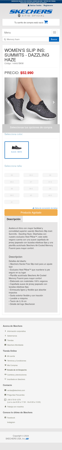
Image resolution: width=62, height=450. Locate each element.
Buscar (54, 39)
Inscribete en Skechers (16, 379)
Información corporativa (16, 331)
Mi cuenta (11, 356)
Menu (7, 32)
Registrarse (48, 5)
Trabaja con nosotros (15, 406)
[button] (8, 100)
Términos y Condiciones (16, 360)
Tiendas (10, 340)
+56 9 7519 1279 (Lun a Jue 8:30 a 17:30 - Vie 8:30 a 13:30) (24, 400)
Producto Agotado (31, 212)
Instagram (11, 422)
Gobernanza (12, 335)
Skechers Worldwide (15, 345)
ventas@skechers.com (16, 390)
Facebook (11, 417)
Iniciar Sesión (35, 5)
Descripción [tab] (13, 219)
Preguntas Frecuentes (16, 395)
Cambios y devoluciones (17, 374)
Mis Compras (12, 365)
